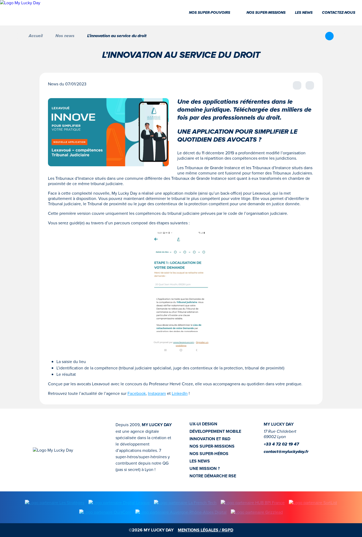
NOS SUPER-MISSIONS (212, 446)
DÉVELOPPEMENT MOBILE (215, 431)
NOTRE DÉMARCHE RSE (212, 476)
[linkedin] (275, 460)
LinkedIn (180, 393)
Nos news (64, 36)
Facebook (136, 393)
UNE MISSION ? (204, 468)
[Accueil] (20, 12)
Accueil (36, 36)
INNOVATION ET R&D (209, 439)
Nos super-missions (265, 12)
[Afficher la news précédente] (297, 85)
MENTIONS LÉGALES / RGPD (205, 530)
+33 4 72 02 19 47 (281, 444)
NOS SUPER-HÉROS (208, 453)
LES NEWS (199, 461)
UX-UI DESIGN (203, 424)
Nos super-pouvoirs (209, 12)
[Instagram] (267, 460)
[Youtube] (284, 460)
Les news (303, 12)
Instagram (157, 393)
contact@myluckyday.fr (286, 452)
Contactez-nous (338, 12)
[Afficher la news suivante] (310, 85)
